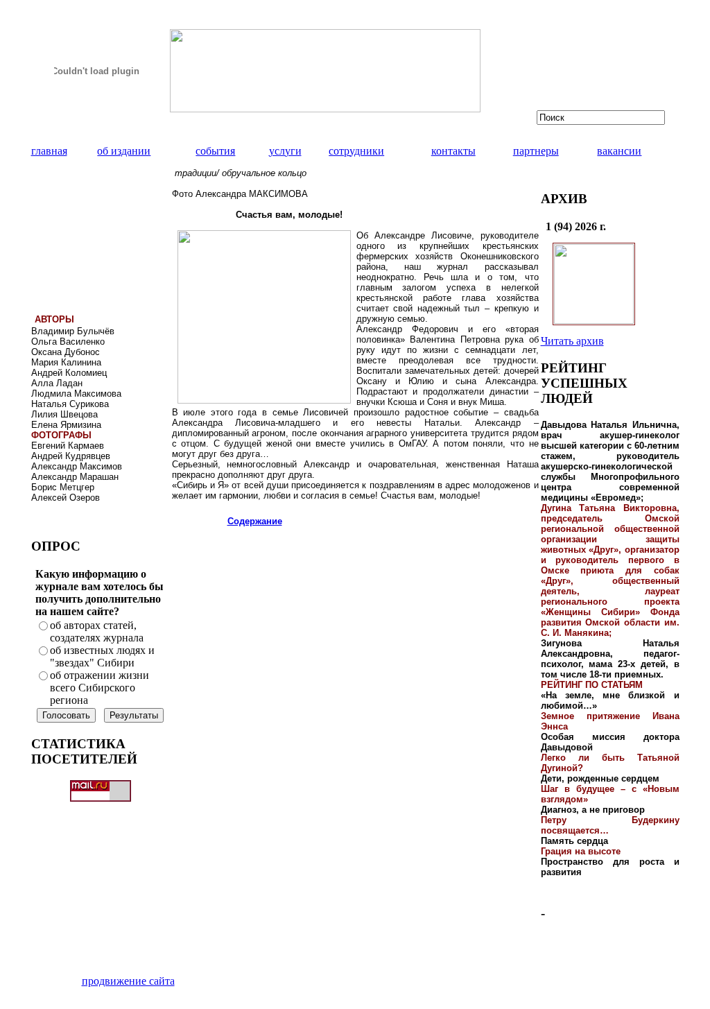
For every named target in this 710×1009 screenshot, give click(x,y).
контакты (453, 151)
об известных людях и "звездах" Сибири (102, 656)
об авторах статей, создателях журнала (97, 631)
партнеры (536, 151)
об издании (123, 151)
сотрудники (356, 151)
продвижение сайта (128, 981)
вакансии (619, 151)
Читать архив (572, 341)
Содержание (254, 521)
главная (49, 151)
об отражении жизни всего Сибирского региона (99, 687)
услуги (285, 151)
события (215, 151)
